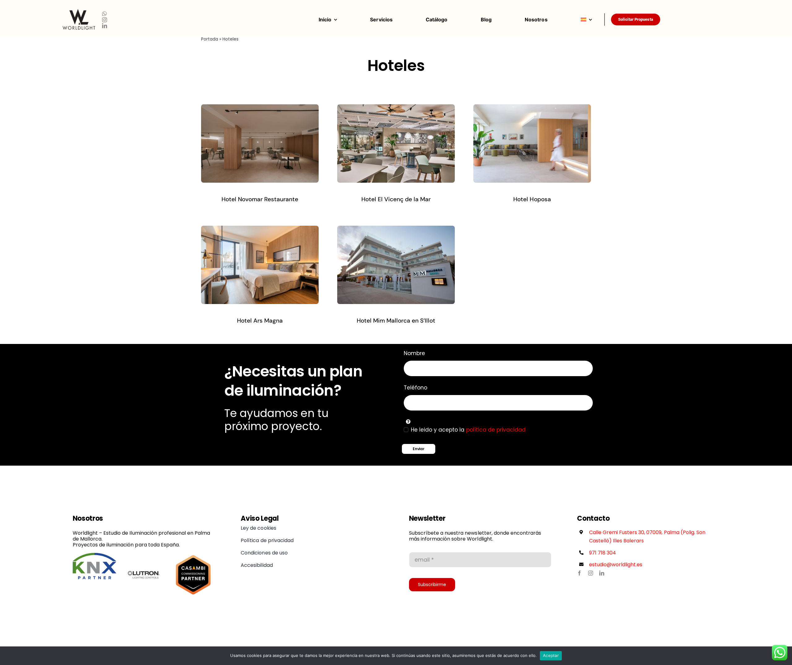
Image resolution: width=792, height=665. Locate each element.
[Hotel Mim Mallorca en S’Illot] (396, 229)
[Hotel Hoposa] (532, 108)
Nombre (414, 353)
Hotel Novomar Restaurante (260, 199)
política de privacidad (496, 429)
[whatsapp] (104, 13)
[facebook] (579, 573)
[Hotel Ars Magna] (260, 229)
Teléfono (415, 387)
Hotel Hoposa (532, 199)
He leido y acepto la (468, 429)
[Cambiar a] (592, 19)
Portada (209, 39)
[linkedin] (104, 25)
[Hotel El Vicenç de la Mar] (396, 108)
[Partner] (94, 555)
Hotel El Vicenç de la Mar (396, 199)
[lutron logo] (144, 555)
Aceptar (551, 655)
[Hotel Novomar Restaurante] (260, 108)
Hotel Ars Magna (260, 320)
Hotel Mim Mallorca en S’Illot (396, 320)
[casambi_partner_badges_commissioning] (193, 555)
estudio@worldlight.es (616, 564)
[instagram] (104, 19)
